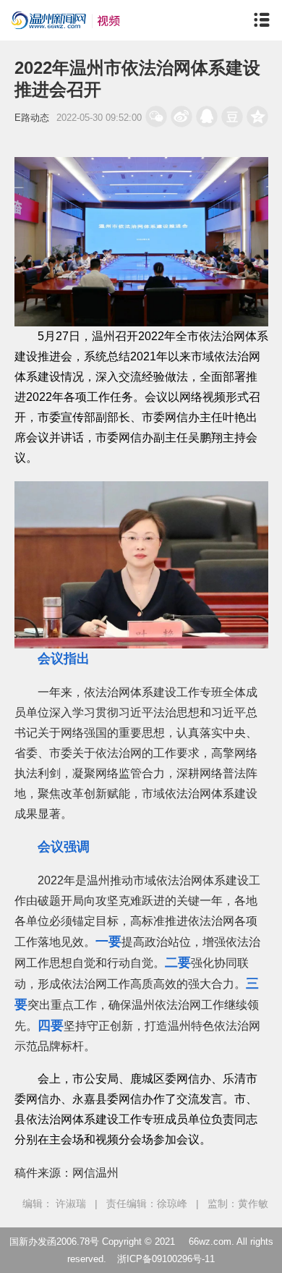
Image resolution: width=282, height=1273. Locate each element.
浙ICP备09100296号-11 (166, 1258)
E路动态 (31, 117)
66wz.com (210, 1241)
